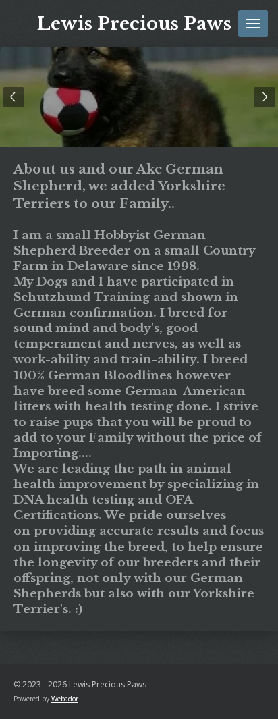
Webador (64, 698)
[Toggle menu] (253, 23)
